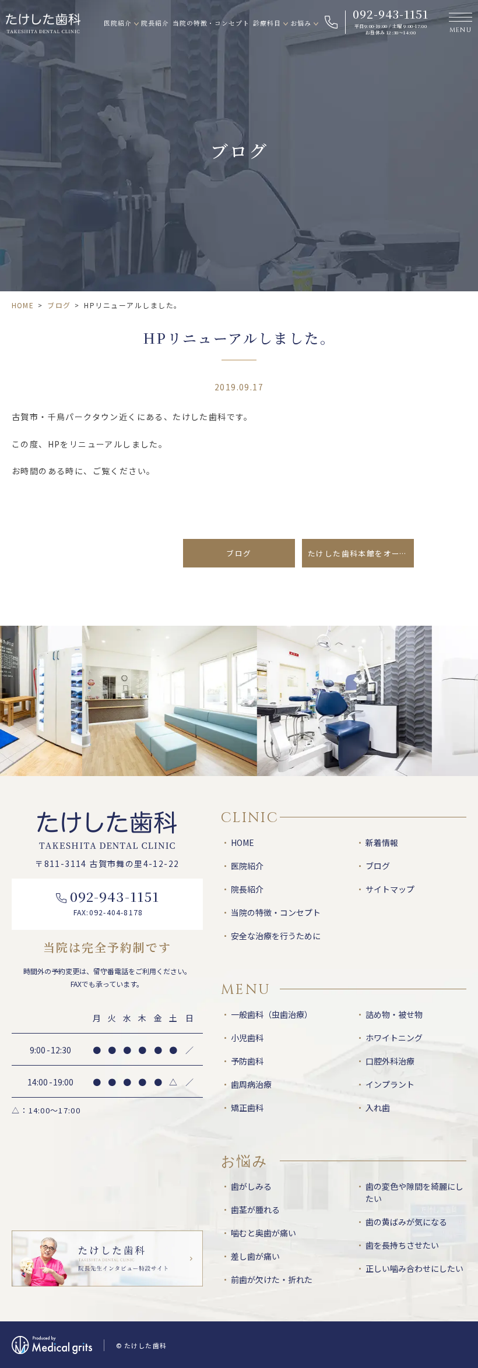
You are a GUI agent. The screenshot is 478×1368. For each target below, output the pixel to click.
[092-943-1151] (383, 22)
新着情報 (381, 842)
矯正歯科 (247, 1107)
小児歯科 (247, 1037)
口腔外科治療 (389, 1061)
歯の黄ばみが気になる (406, 1222)
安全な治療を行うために (276, 936)
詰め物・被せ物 (394, 1014)
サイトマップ (389, 889)
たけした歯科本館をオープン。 (361, 553)
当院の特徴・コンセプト (211, 23)
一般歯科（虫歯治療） (271, 1014)
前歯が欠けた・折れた (271, 1279)
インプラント (389, 1084)
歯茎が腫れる (255, 1209)
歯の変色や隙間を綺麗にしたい (414, 1192)
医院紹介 (118, 23)
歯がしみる (251, 1186)
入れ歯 (377, 1107)
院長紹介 (155, 23)
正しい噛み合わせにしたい (414, 1268)
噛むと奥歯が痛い (263, 1233)
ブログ (59, 305)
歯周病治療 (251, 1084)
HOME (23, 305)
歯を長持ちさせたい (402, 1245)
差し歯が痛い (255, 1256)
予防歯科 (247, 1061)
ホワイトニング (394, 1037)
